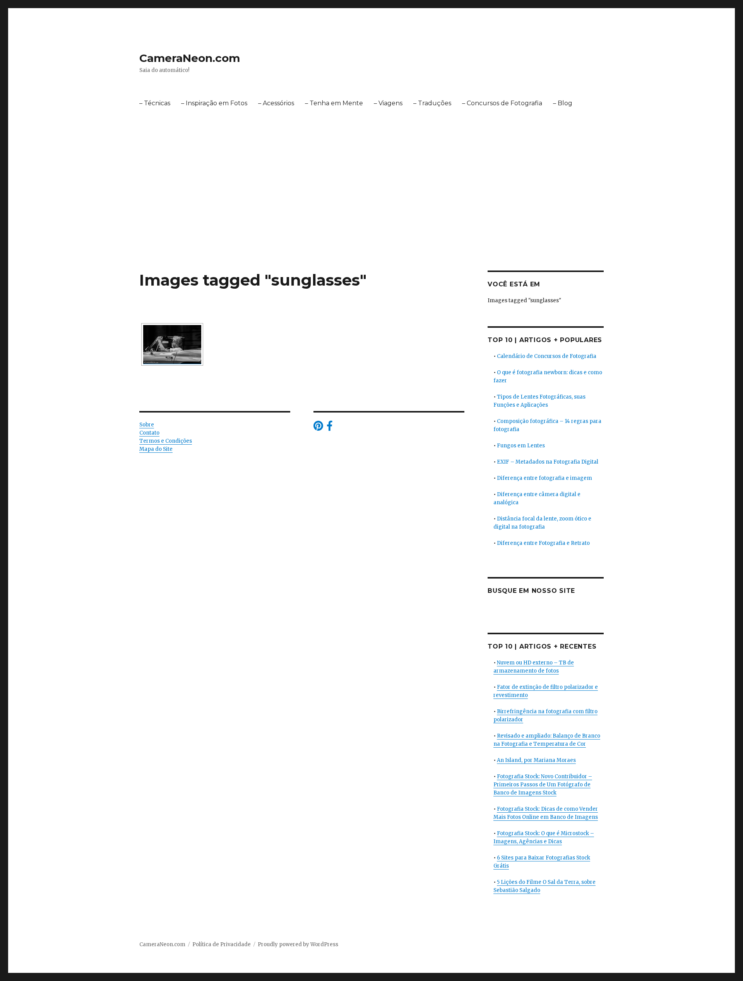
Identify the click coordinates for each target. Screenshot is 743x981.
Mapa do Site (156, 449)
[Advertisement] (371, 213)
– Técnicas (154, 103)
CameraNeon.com (189, 58)
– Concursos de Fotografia (502, 103)
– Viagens (388, 103)
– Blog (562, 103)
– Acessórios (276, 103)
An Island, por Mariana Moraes (536, 760)
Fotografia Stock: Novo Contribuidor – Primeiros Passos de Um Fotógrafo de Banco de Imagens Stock (542, 784)
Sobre (146, 424)
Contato (149, 433)
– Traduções (432, 103)
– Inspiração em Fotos (214, 103)
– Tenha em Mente (334, 103)
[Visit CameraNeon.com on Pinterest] (318, 428)
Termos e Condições (165, 441)
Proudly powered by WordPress (298, 944)
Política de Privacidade (221, 944)
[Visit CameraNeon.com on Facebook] (329, 428)
